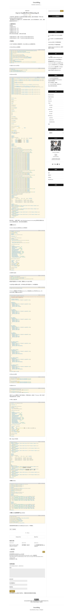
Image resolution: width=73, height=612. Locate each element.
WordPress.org (50, 179)
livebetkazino (50, 42)
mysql (53, 64)
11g (49, 57)
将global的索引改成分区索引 (52, 85)
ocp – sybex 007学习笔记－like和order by (54, 84)
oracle (61, 64)
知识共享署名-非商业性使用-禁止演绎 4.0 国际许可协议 (36, 600)
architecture (58, 57)
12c (10, 529)
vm (58, 70)
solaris (60, 68)
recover (61, 66)
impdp (59, 62)
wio (60, 70)
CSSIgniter (41, 609)
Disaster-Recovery (58, 61)
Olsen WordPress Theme (34, 609)
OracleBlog (36, 2)
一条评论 (29, 14)
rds (58, 66)
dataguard (51, 61)
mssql (51, 64)
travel (52, 70)
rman (51, 68)
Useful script (50, 109)
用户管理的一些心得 (25, 545)
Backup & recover (51, 94)
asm (61, 57)
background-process (53, 59)
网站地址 (11, 586)
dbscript (55, 61)
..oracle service (51, 119)
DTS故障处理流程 (58, 42)
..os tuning (50, 107)
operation (58, 64)
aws (49, 59)
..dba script (50, 111)
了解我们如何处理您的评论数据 (30, 593)
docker (52, 62)
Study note (27, 10)
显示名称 (11, 579)
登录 (49, 172)
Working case (50, 115)
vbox (57, 70)
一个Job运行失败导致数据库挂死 (53, 78)
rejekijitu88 (50, 44)
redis (49, 68)
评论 (11, 567)
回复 (43, 551)
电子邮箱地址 (12, 583)
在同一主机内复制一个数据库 (52, 82)
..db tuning (50, 105)
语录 (49, 124)
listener (61, 62)
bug (59, 59)
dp (54, 62)
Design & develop (51, 96)
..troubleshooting (51, 121)
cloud (61, 59)
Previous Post (18, 536)
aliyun (55, 57)
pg (55, 66)
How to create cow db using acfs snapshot (14, 545)
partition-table (53, 66)
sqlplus (49, 70)
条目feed (49, 175)
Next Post (36, 536)
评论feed (49, 177)
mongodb (49, 64)
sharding (14, 529)
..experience (51, 117)
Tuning (55, 70)
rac (57, 66)
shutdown (57, 68)
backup (57, 59)
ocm (56, 64)
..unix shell (50, 113)
